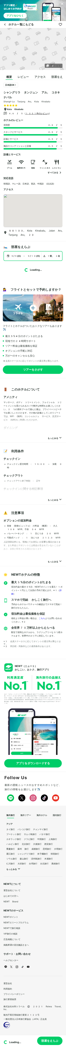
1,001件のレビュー (37, 113)
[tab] (9, 77)
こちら (42, 618)
